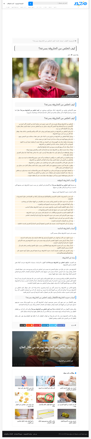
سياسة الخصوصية (27, 434)
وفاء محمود (75, 55)
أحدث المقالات (10, 3)
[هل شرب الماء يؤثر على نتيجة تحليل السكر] (24, 381)
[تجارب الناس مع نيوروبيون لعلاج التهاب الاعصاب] (45, 414)
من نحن (35, 434)
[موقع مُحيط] (80, 3)
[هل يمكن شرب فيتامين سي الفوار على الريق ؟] (24, 397)
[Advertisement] (45, 22)
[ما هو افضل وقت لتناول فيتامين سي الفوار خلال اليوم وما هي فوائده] (24, 414)
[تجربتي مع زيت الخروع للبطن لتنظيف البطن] (66, 414)
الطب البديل (45, 340)
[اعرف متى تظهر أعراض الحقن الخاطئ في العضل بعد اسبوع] (66, 381)
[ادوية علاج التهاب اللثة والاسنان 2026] (45, 397)
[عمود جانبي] (4, 3)
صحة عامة (59, 41)
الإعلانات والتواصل (8, 434)
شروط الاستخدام (18, 434)
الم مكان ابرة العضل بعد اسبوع (47, 388)
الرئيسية (72, 41)
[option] (45, 349)
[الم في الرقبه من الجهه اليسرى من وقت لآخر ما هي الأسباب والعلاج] (66, 397)
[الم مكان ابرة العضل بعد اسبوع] (45, 381)
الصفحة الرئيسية (19, 3)
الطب (66, 41)
